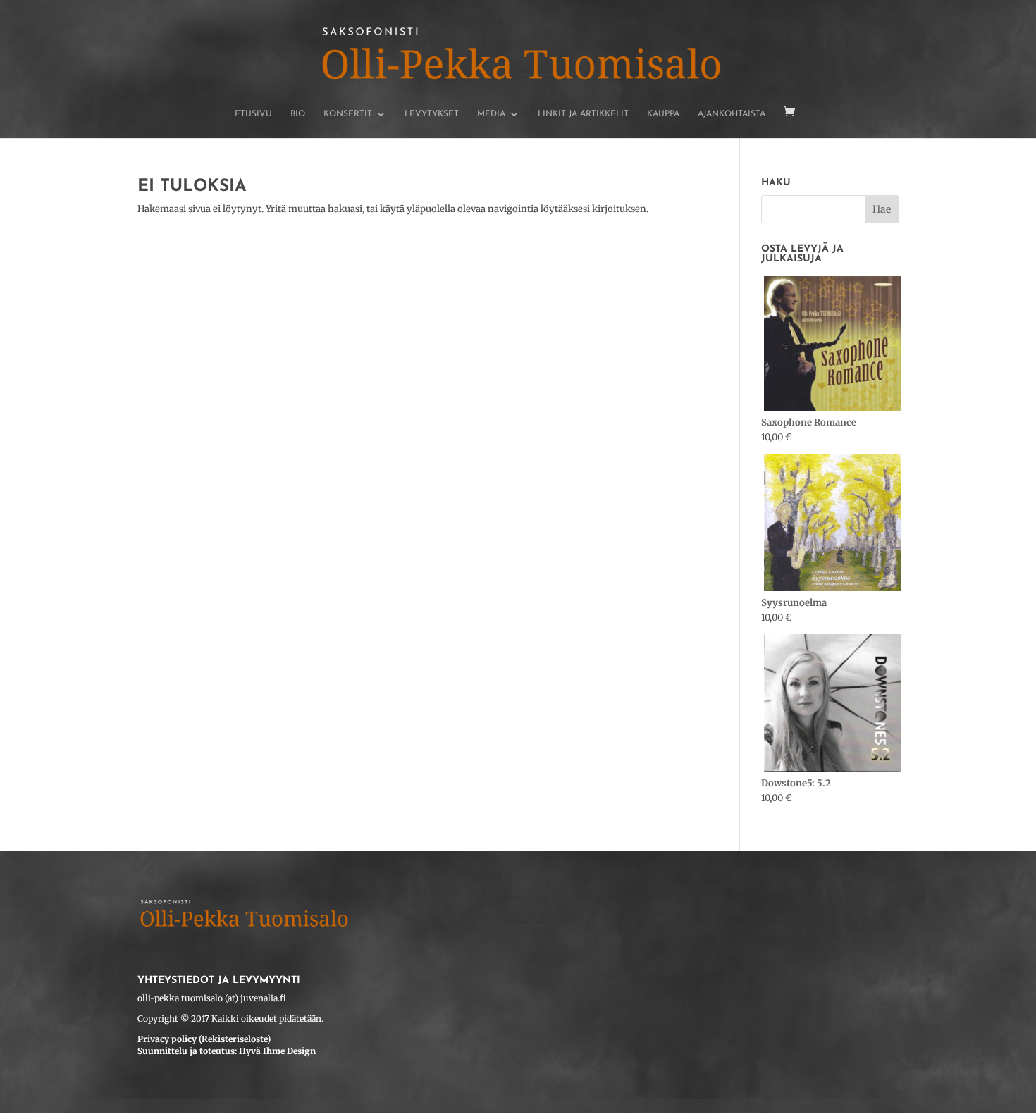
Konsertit (347, 114)
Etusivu (253, 114)
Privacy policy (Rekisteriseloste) (204, 1039)
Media (491, 114)
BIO (297, 114)
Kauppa (663, 114)
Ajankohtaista (731, 114)
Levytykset (432, 114)
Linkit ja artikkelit (583, 114)
